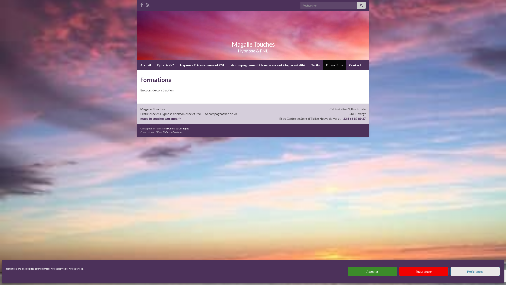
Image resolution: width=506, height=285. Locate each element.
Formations (334, 65)
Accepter (372, 271)
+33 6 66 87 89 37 (353, 118)
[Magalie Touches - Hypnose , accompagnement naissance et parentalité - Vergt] (141, 4)
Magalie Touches (253, 44)
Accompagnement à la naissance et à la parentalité (268, 65)
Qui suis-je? (165, 65)
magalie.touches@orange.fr (160, 118)
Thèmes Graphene (173, 132)
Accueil (145, 65)
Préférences (475, 271)
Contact (355, 65)
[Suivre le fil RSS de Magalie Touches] (147, 4)
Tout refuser (424, 271)
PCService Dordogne (178, 128)
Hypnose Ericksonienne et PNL (202, 65)
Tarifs (315, 65)
